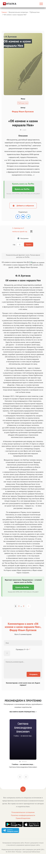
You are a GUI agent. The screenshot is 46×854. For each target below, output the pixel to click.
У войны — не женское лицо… (23, 764)
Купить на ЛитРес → (23, 189)
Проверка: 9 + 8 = (23, 649)
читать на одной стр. (19, 231)
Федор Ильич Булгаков (23, 111)
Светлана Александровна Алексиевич (23, 767)
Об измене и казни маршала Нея (15, 15)
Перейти (28, 244)
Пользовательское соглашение (23, 812)
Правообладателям (23, 818)
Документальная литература (18, 12)
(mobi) (16, 267)
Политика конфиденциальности (23, 815)
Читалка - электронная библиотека (27, 852)
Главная (4, 12)
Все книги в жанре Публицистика (22, 712)
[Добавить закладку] (31, 231)
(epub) (11, 267)
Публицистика (34, 12)
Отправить (33, 674)
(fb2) (41, 265)
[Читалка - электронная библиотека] (8, 3)
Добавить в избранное (25, 205)
